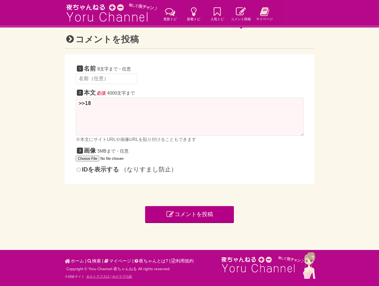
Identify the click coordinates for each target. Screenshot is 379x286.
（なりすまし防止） (129, 169)
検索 (96, 261)
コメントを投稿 (194, 214)
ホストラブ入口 (98, 277)
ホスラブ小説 (122, 277)
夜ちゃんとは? (153, 261)
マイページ (120, 261)
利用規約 (185, 261)
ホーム (77, 261)
